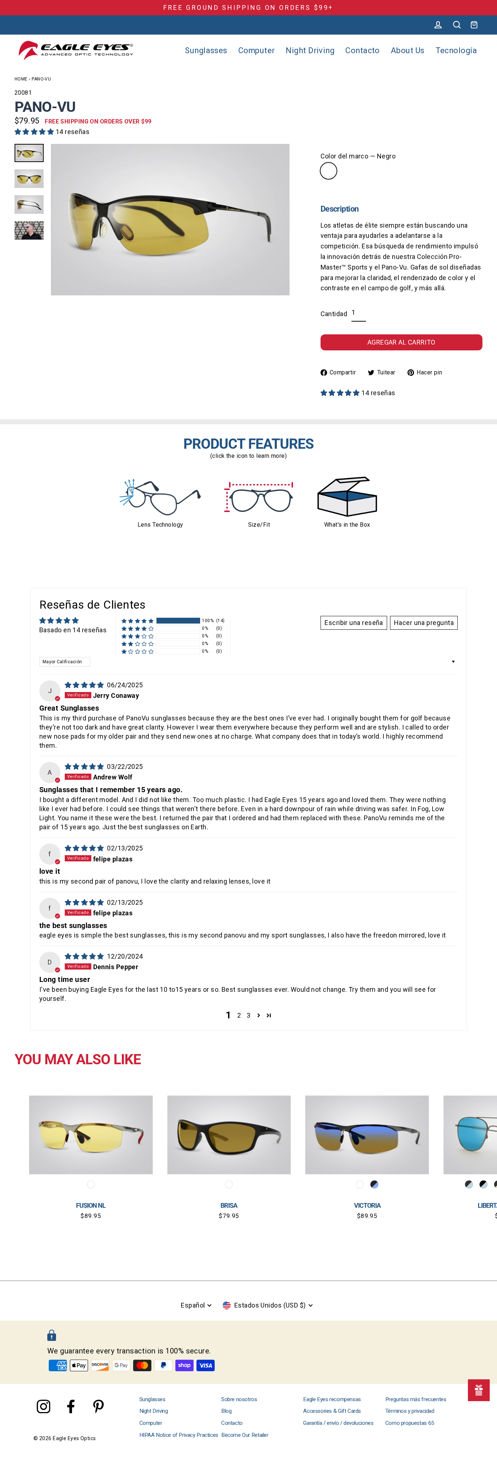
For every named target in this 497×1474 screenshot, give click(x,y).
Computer (256, 50)
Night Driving (310, 50)
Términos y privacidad (409, 1411)
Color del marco (358, 156)
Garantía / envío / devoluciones (338, 1423)
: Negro (329, 171)
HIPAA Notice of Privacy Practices (178, 1435)
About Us (408, 50)
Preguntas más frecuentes (415, 1399)
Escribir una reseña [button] (354, 622)
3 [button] (248, 1015)
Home (21, 79)
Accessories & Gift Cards (332, 1411)
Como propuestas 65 (409, 1423)
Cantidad (334, 314)
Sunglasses (206, 50)
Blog (226, 1411)
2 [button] (239, 1015)
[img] (85, 685)
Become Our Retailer (245, 1435)
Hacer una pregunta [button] (424, 622)
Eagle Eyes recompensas (332, 1399)
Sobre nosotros (239, 1399)
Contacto (362, 50)
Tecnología (456, 50)
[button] (35, 131)
